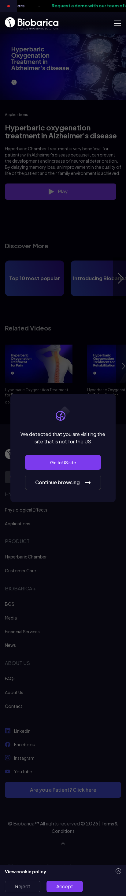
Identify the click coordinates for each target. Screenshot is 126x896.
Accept (64, 886)
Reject (22, 886)
